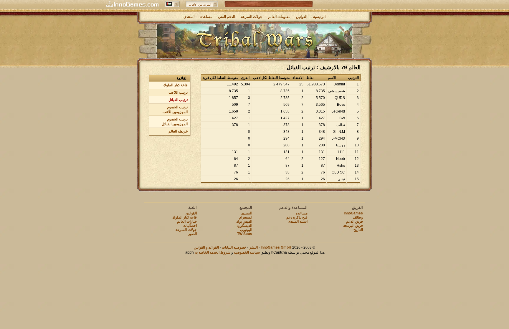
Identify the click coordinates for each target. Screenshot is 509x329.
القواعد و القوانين (206, 247)
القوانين (301, 17)
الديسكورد (244, 226)
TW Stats (244, 234)
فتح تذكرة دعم (297, 217)
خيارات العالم (187, 221)
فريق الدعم (354, 221)
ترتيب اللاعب (178, 92)
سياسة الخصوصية (247, 252)
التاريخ (358, 230)
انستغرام (245, 217)
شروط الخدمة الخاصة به (212, 252)
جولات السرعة (251, 17)
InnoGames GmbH (276, 247)
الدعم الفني (226, 17)
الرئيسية (319, 17)
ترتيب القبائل (178, 100)
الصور (192, 234)
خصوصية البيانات (234, 247)
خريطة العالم (178, 131)
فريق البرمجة (353, 226)
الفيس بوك (244, 221)
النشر (253, 247)
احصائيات (190, 226)
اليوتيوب (246, 230)
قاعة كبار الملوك (175, 85)
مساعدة (206, 17)
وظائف (358, 217)
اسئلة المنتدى (298, 221)
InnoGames (353, 213)
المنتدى (189, 17)
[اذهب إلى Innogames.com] (132, 4)
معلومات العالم (279, 17)
